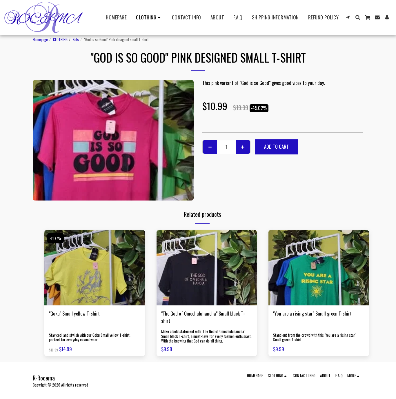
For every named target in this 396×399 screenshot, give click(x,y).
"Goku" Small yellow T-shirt (74, 313)
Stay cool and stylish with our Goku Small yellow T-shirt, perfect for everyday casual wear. (89, 337)
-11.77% (55, 238)
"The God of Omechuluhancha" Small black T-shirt (203, 317)
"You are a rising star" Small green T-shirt (312, 313)
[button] (348, 17)
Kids (76, 39)
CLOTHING (60, 39)
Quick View (94, 302)
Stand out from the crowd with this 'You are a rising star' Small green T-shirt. (314, 337)
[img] (94, 267)
